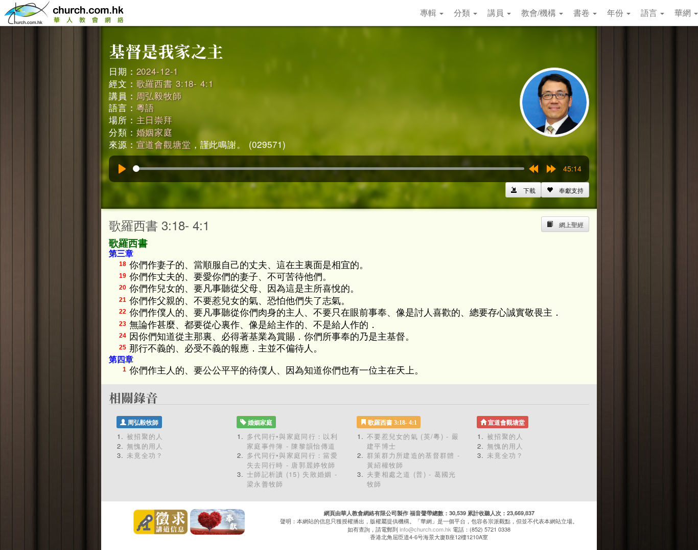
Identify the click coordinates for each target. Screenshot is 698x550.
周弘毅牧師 (159, 95)
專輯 (429, 12)
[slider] (328, 168)
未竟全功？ (145, 455)
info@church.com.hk (425, 529)
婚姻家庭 (154, 131)
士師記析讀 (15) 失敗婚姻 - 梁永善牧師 (292, 479)
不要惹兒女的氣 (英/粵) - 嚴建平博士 (413, 441)
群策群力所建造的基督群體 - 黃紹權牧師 (413, 460)
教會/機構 (539, 12)
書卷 (582, 12)
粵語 (145, 107)
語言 (650, 12)
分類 (463, 12)
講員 (496, 12)
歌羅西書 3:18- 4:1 (175, 83)
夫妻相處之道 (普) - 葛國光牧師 (411, 479)
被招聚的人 (145, 436)
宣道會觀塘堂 (163, 144)
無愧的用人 (145, 446)
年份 (616, 12)
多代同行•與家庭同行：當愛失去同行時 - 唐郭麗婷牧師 (292, 460)
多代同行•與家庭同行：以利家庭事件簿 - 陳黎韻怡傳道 (292, 441)
